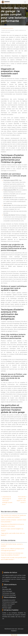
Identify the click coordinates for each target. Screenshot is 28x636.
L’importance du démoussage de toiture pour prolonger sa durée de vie (7, 500)
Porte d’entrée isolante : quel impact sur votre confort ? (21, 499)
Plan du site (14, 635)
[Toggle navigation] (25, 2)
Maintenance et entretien (8, 28)
